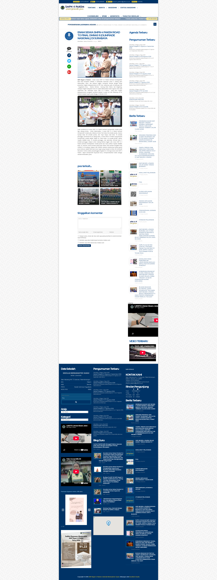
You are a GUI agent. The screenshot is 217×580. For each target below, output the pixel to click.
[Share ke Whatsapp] (69, 66)
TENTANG (92, 8)
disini (81, 491)
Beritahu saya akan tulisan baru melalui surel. (92, 243)
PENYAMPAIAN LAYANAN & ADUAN (82, 25)
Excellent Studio (134, 576)
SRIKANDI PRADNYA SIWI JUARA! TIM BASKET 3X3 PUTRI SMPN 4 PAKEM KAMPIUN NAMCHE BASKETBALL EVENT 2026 (109, 182)
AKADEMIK (112, 8)
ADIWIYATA (114, 16)
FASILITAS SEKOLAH (131, 16)
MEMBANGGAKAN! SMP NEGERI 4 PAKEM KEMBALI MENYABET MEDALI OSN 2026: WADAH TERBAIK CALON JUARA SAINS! (87, 182)
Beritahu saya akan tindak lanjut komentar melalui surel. (95, 240)
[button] (95, 120)
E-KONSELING (93, 16)
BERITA (102, 8)
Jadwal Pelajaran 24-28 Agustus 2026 (140, 56)
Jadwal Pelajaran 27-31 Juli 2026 (138, 91)
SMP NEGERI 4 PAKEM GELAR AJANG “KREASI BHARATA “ (110, 202)
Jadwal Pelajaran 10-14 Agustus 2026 (140, 74)
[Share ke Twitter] (69, 60)
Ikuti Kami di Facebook (130, 369)
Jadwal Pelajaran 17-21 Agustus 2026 (140, 65)
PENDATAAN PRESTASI (136, 99)
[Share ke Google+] (69, 72)
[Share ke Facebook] (69, 55)
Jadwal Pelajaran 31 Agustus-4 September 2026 (107, 374)
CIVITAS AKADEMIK (128, 8)
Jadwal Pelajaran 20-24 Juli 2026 (138, 107)
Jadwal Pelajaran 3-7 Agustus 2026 (139, 82)
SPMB (104, 16)
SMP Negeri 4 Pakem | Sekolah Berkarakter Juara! (104, 576)
